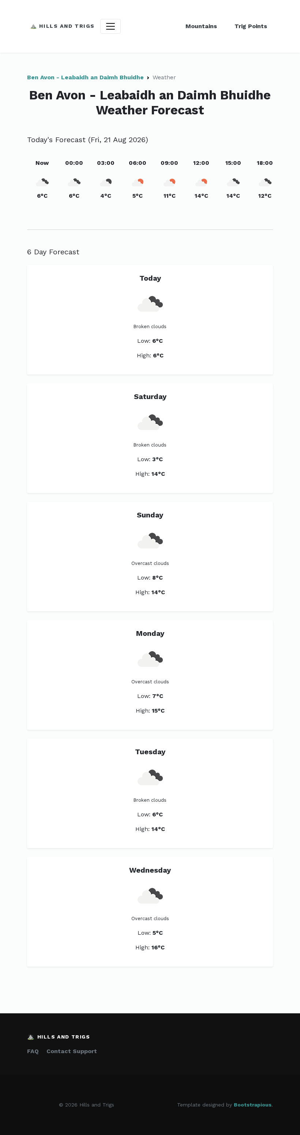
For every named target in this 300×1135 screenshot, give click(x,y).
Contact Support (71, 1051)
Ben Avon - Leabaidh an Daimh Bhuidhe (85, 77)
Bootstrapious (252, 1105)
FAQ (33, 1051)
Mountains (201, 26)
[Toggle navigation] (110, 26)
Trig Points (251, 26)
